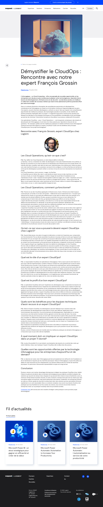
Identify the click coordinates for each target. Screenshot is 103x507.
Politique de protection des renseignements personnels (50, 494)
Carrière (65, 8)
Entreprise (48, 8)
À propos (31, 476)
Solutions (39, 8)
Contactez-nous (25, 389)
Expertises (31, 8)
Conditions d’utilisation (50, 490)
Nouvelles (73, 8)
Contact (90, 8)
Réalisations (56, 8)
